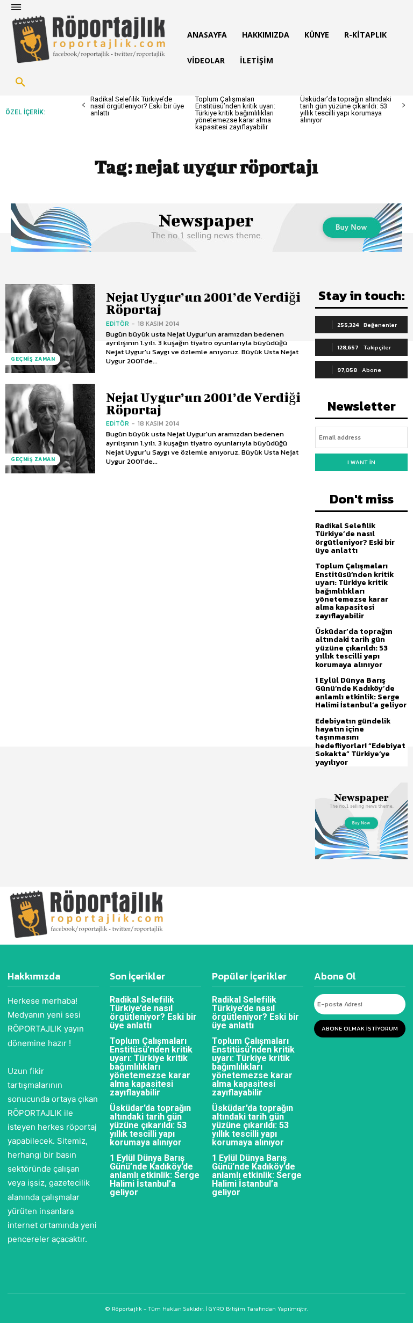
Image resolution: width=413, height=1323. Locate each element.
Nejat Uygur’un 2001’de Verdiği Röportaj (203, 303)
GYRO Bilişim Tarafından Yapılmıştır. (257, 1308)
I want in (361, 462)
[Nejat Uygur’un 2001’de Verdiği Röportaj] (50, 329)
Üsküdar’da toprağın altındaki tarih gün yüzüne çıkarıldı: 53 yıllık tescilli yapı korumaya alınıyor (345, 109)
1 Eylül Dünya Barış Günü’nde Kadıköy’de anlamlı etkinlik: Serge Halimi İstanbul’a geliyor (361, 693)
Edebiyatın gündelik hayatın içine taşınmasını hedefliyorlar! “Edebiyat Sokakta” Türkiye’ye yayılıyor (360, 741)
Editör (117, 323)
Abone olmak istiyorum (360, 1028)
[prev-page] (83, 105)
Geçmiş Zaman (33, 359)
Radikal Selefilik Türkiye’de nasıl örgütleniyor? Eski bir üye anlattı (137, 106)
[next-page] (403, 105)
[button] (20, 83)
